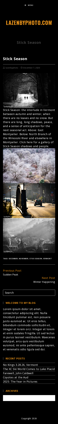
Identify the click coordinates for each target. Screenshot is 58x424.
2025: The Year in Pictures (20, 381)
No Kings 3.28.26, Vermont (20, 365)
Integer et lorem (14, 329)
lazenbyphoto (12, 68)
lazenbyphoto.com (29, 22)
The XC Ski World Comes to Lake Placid (29, 369)
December (13, 258)
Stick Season (35, 258)
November (23, 258)
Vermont (47, 258)
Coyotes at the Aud (15, 377)
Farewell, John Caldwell (18, 373)
